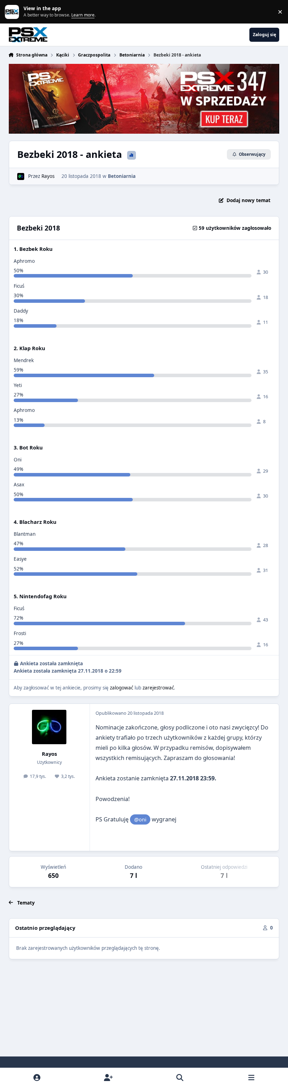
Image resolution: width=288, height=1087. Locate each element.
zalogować (121, 688)
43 (265, 619)
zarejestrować (158, 688)
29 (265, 471)
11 (265, 322)
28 (265, 545)
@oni (140, 819)
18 (265, 297)
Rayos (47, 176)
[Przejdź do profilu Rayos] (20, 176)
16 (265, 396)
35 (265, 371)
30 (265, 272)
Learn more (13, 11)
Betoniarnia (122, 176)
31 (265, 570)
